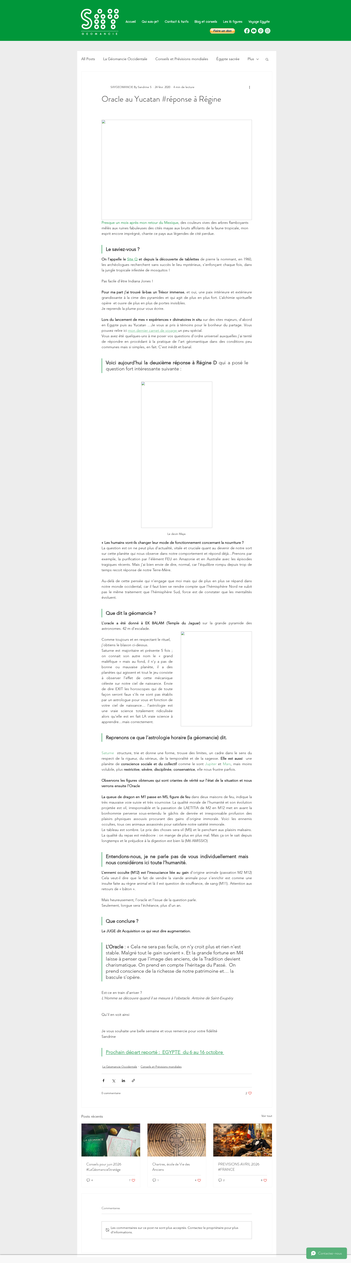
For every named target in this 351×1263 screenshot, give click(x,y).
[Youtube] (254, 31)
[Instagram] (267, 31)
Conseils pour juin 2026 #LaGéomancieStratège (103, 1167)
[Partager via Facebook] (103, 1080)
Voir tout (266, 1116)
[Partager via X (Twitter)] (113, 1080)
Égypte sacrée (227, 59)
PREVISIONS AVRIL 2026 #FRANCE (238, 1167)
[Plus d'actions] (249, 87)
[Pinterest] (260, 31)
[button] (222, 31)
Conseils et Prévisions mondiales (181, 59)
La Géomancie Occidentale (125, 59)
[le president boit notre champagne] (242, 1140)
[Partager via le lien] (133, 1080)
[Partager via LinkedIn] (123, 1080)
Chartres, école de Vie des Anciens (171, 1167)
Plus (251, 59)
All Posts (88, 59)
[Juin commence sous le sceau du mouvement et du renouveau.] (110, 1140)
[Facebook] (247, 31)
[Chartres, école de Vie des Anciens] (176, 1140)
